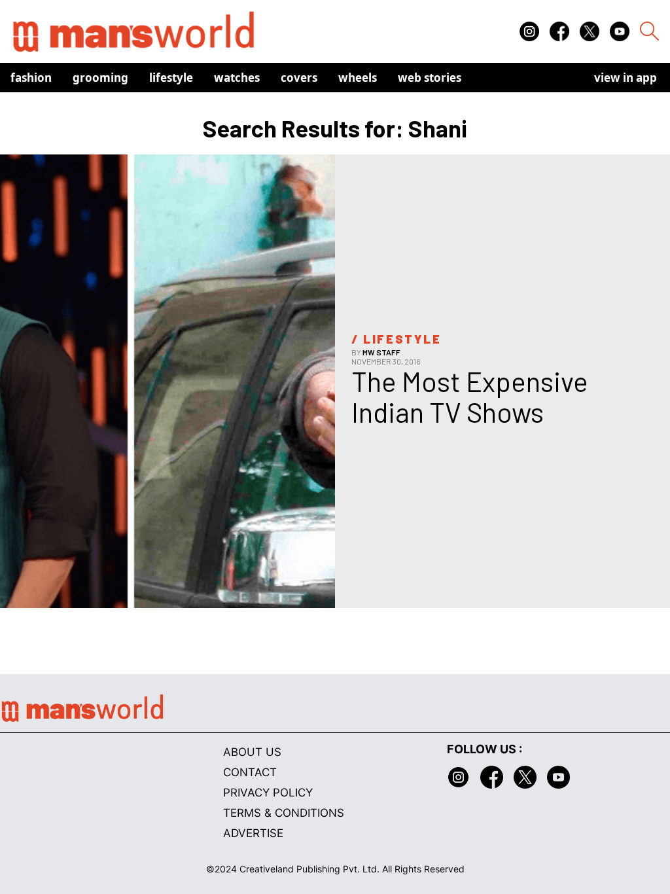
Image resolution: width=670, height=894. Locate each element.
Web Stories (429, 77)
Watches (237, 77)
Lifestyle (171, 77)
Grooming (100, 77)
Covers (299, 77)
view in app (625, 77)
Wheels (357, 77)
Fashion (31, 77)
